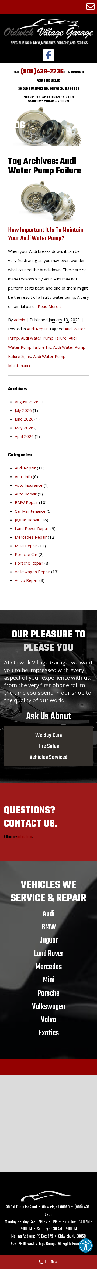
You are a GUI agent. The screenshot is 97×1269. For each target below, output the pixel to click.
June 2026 (24, 419)
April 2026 (24, 436)
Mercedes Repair (31, 537)
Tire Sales (48, 746)
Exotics (48, 1033)
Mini (48, 980)
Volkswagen (48, 1006)
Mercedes (48, 966)
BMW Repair (26, 502)
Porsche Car (26, 554)
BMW (48, 927)
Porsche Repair (29, 563)
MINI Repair (26, 545)
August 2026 (27, 401)
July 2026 (23, 410)
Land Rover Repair (32, 528)
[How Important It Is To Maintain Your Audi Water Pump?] (48, 201)
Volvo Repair (26, 580)
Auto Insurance (29, 485)
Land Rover (48, 953)
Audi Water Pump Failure (44, 338)
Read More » (50, 306)
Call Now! (51, 1262)
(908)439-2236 (42, 72)
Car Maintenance (30, 511)
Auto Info (23, 476)
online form (24, 837)
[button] (85, 1245)
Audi (48, 913)
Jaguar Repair (27, 519)
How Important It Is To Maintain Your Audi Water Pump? (45, 234)
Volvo (48, 1019)
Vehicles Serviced (49, 757)
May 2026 (24, 427)
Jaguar (48, 940)
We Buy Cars (48, 734)
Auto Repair (26, 493)
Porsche (48, 993)
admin (19, 319)
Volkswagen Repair (32, 571)
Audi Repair (37, 328)
